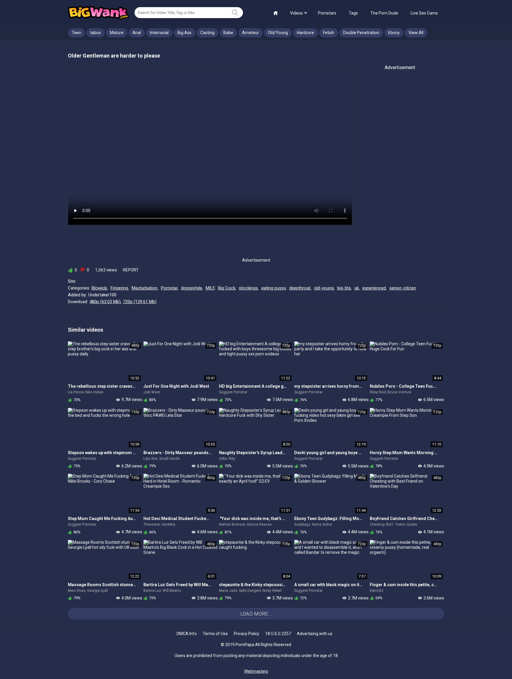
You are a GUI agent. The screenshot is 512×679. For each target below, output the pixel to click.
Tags (353, 13)
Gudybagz (302, 524)
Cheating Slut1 (382, 524)
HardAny (168, 524)
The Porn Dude (384, 13)
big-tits (344, 288)
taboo (95, 32)
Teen (76, 32)
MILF (210, 288)
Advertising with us (314, 633)
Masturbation (144, 288)
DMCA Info (187, 633)
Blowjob (99, 288)
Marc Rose (77, 591)
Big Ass (184, 32)
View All (416, 32)
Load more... (256, 614)
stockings (248, 288)
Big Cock (226, 288)
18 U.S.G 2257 (278, 633)
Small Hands (169, 459)
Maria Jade (228, 591)
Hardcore (305, 32)
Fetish (328, 32)
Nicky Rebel (272, 591)
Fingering (119, 288)
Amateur (250, 32)
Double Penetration (361, 32)
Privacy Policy (246, 633)
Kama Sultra (322, 524)
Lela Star (150, 459)
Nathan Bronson (232, 524)
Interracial (159, 32)
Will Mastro (172, 591)
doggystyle (191, 288)
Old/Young (278, 32)
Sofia (223, 459)
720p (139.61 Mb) (139, 301)
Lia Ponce (76, 392)
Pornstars (327, 13)
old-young (324, 288)
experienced (374, 288)
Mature (117, 32)
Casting (207, 32)
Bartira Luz (152, 591)
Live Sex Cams (424, 13)
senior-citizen (402, 288)
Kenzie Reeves (259, 524)
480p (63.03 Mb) (105, 301)
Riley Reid (378, 392)
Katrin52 (376, 591)
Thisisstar (151, 524)
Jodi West (151, 392)
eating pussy (273, 288)
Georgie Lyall (97, 591)
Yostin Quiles (406, 524)
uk (356, 288)
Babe (228, 32)
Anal (136, 32)
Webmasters (256, 671)
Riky (231, 459)
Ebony (394, 32)
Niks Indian (94, 392)
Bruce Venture (399, 392)
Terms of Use (215, 633)
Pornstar (169, 288)
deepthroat (300, 288)
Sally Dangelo (250, 591)
